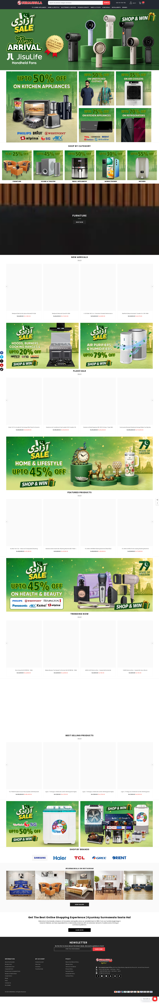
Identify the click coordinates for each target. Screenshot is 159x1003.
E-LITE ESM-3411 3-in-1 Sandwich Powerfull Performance (98, 313)
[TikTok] (106, 976)
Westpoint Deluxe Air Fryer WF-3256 (61, 313)
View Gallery (79, 904)
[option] (79, 39)
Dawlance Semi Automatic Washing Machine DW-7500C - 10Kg (61, 549)
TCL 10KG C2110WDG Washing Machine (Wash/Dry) (98, 548)
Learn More (80, 930)
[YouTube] (115, 976)
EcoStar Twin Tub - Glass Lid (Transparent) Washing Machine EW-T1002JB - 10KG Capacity (24, 549)
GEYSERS (142, 181)
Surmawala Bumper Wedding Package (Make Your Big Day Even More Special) (135, 427)
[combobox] (75, 3)
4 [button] (80, 67)
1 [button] (74, 67)
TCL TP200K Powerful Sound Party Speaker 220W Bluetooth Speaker (24, 792)
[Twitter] (119, 976)
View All (79, 260)
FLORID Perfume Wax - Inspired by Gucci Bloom (135, 670)
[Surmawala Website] (17, 165)
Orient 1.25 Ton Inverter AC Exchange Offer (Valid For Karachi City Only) (24, 427)
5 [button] (82, 67)
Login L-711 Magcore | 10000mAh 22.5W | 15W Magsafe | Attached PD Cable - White (135, 792)
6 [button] (84, 67)
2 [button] (76, 67)
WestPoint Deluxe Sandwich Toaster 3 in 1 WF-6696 (135, 313)
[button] (1, 39)
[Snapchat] (110, 976)
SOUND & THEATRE (48, 181)
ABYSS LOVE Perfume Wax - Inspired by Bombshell (98, 670)
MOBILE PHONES (111, 181)
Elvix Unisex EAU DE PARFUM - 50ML (24, 670)
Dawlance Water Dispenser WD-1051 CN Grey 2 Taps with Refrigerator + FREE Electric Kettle (98, 427)
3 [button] (78, 67)
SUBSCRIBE (99, 949)
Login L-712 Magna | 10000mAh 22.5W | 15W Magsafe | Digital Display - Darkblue (98, 792)
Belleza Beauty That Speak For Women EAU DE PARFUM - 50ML (61, 670)
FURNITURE (17, 181)
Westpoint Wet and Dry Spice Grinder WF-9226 (24, 313)
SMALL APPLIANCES (79, 181)
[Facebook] (97, 976)
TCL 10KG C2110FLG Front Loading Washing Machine (135, 548)
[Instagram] (101, 976)
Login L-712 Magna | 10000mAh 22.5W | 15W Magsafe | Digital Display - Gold (61, 792)
